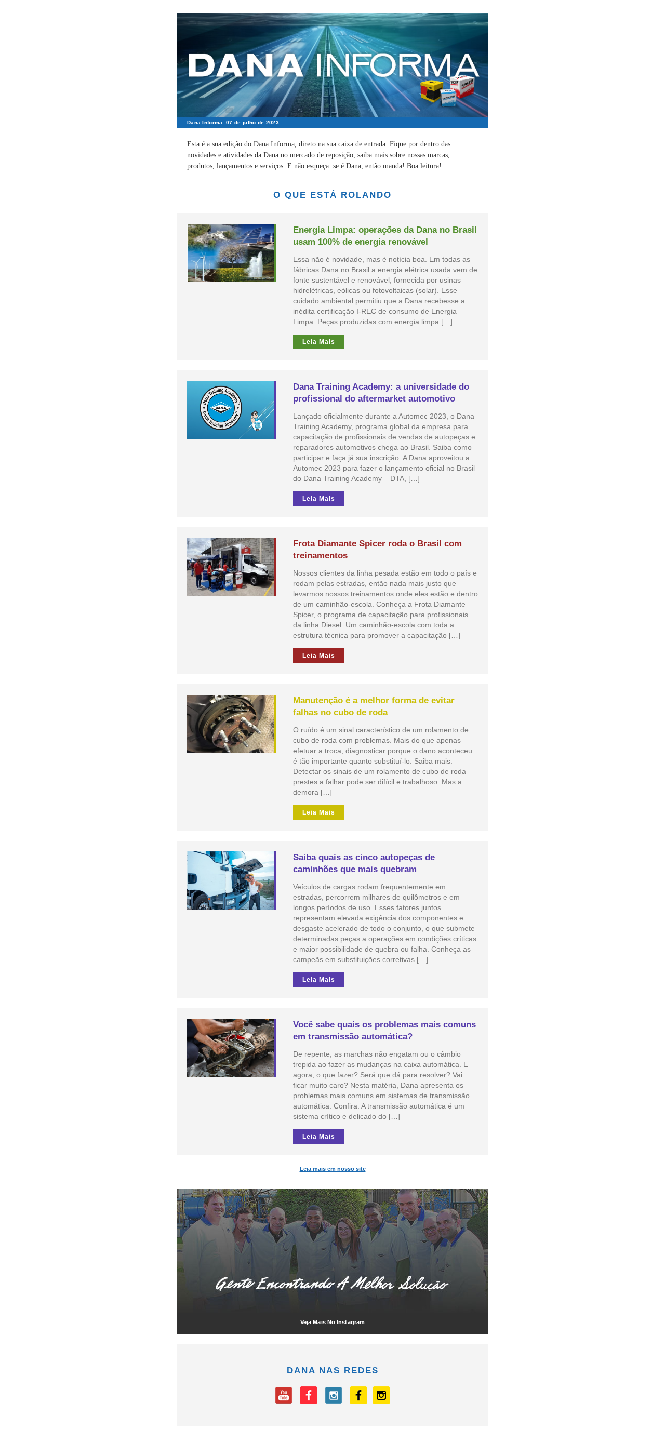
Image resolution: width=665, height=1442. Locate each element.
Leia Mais (318, 342)
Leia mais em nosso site (333, 1169)
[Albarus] (358, 1401)
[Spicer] (308, 1401)
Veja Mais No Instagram (332, 1322)
